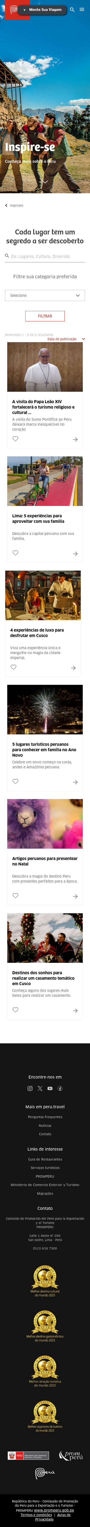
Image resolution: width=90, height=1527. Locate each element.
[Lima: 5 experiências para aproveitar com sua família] (45, 529)
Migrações (45, 1194)
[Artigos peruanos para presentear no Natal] (45, 871)
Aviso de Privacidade (53, 1517)
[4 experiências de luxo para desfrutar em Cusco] (43, 643)
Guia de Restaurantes (45, 1159)
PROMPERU (45, 1176)
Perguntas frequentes (45, 1117)
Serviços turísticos (45, 1168)
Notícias (45, 1126)
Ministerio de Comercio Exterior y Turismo (45, 1185)
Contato (45, 1134)
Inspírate (16, 205)
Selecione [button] (18, 295)
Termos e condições (36, 1515)
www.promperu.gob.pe (54, 1510)
